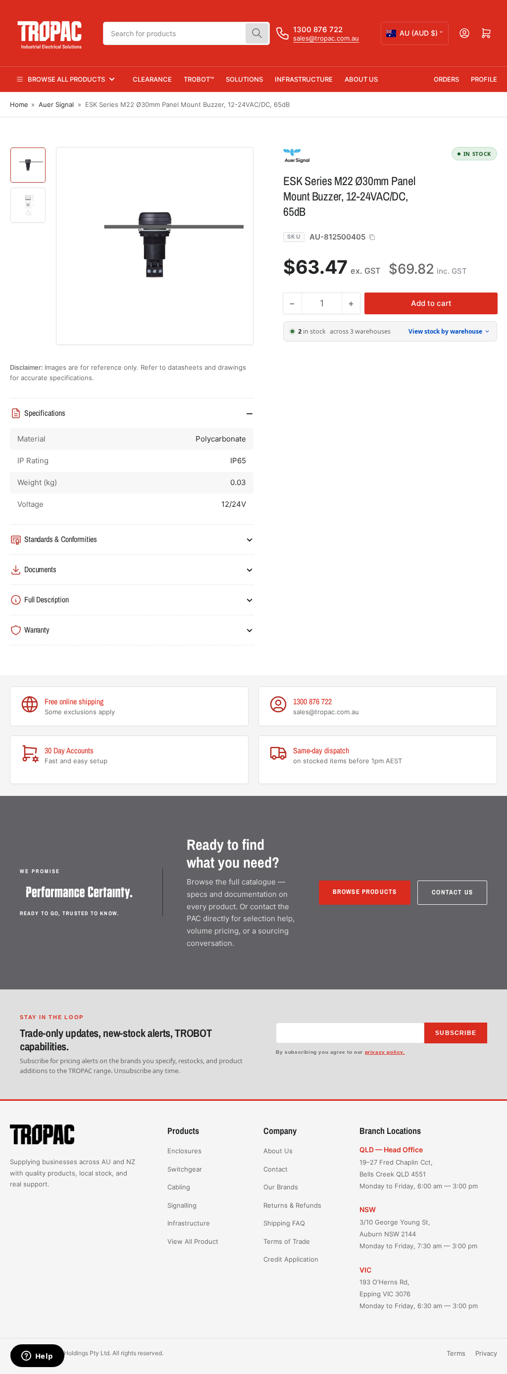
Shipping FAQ (284, 1223)
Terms (456, 1353)
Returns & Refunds (292, 1205)
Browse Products (365, 891)
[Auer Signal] (352, 155)
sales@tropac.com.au (326, 38)
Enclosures (184, 1151)
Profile (484, 79)
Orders (446, 79)
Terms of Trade (286, 1241)
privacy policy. (385, 1052)
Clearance (152, 79)
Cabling (178, 1187)
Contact (275, 1169)
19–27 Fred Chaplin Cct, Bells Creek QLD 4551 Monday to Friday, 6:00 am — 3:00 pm (418, 1174)
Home (19, 104)
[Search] (257, 33)
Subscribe (455, 1033)
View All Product (192, 1241)
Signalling (182, 1205)
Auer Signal (56, 104)
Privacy (486, 1353)
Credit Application (290, 1259)
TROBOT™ (199, 79)
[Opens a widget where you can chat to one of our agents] (37, 1356)
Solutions (244, 79)
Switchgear (184, 1169)
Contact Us (452, 892)
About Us (361, 79)
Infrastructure (304, 79)
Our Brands (280, 1187)
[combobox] (186, 33)
